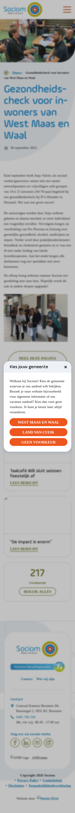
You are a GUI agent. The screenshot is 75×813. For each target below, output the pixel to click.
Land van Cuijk (38, 432)
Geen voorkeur (38, 442)
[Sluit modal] (65, 367)
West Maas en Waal (38, 422)
